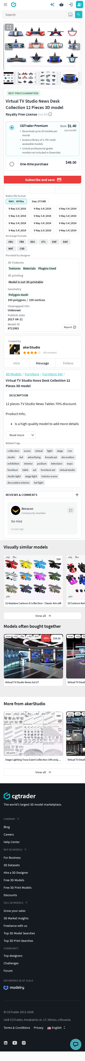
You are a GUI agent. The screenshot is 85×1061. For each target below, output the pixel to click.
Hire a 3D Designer (16, 873)
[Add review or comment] (77, 494)
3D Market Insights (16, 918)
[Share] (68, 189)
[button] (70, 14)
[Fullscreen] (9, 27)
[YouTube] (15, 1042)
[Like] (17, 189)
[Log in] (70, 4)
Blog (7, 827)
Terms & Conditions (17, 1028)
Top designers (13, 956)
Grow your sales (14, 911)
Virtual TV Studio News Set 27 (22, 682)
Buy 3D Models (13, 849)
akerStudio (31, 347)
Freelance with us (15, 926)
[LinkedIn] (6, 1042)
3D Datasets (12, 865)
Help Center (12, 842)
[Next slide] (76, 46)
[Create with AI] (52, 4)
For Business (12, 858)
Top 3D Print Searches (18, 941)
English (54, 1028)
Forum (8, 971)
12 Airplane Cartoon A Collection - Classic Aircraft (33, 603)
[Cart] (61, 4)
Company (9, 819)
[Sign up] (79, 4)
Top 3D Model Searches (19, 933)
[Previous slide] (9, 46)
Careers (9, 834)
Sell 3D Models (13, 902)
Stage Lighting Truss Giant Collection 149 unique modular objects (42, 759)
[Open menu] (5, 4)
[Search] (78, 14)
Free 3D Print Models (18, 887)
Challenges (11, 963)
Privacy (39, 1028)
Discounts (10, 895)
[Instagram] (24, 1042)
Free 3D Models (14, 880)
